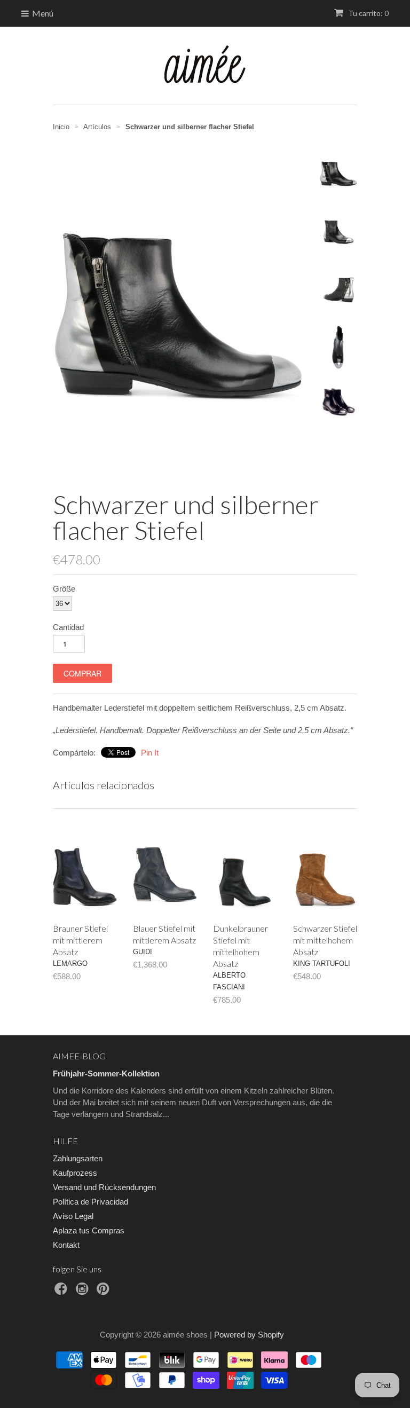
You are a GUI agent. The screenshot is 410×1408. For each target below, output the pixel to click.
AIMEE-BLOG (79, 1056)
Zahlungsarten (77, 1158)
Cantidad (68, 627)
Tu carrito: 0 (367, 13)
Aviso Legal (73, 1216)
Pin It (150, 752)
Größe (64, 588)
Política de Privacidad (90, 1201)
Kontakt (66, 1244)
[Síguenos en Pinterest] (105, 1292)
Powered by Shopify (249, 1334)
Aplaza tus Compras (88, 1230)
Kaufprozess (75, 1172)
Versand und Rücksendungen (104, 1187)
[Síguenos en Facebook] (62, 1292)
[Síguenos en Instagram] (84, 1292)
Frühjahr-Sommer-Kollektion (106, 1073)
